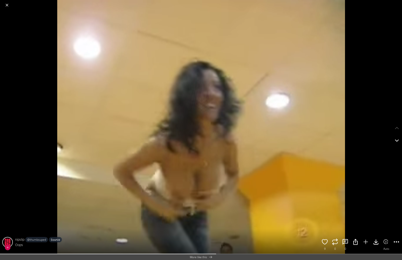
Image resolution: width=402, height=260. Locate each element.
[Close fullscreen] (7, 5)
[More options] (396, 242)
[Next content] (397, 140)
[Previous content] (397, 128)
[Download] (376, 242)
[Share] (355, 242)
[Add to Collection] (365, 242)
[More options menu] (397, 3)
